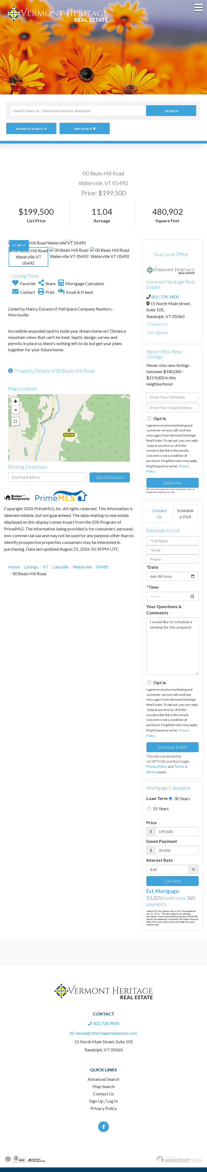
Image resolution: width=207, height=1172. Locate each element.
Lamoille (60, 566)
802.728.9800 (106, 1023)
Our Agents (157, 332)
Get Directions (109, 477)
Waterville (82, 566)
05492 (102, 566)
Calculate (172, 880)
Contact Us (157, 323)
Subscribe (172, 482)
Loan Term (157, 798)
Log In (112, 1100)
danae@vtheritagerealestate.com (106, 1032)
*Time (152, 587)
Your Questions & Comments (164, 609)
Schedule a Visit (185, 513)
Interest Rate (159, 860)
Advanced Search (29, 128)
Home (14, 566)
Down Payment (161, 841)
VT (46, 566)
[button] (171, 110)
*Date (152, 567)
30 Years (181, 798)
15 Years (160, 808)
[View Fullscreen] (15, 421)
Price (151, 822)
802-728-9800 (165, 296)
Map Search (83, 128)
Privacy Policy (156, 766)
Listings (31, 566)
